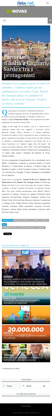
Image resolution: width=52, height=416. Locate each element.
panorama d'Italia (27, 227)
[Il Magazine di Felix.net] (26, 12)
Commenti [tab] (45, 386)
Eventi (35, 220)
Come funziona (26, 406)
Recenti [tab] (28, 386)
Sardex (44, 220)
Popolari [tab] (9, 386)
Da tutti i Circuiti (22, 220)
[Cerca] (49, 20)
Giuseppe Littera (10, 227)
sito (5, 175)
